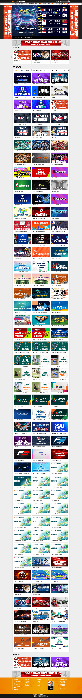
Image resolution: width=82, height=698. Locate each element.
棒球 (33, 70)
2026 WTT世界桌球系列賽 (39, 245)
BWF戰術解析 (55, 60)
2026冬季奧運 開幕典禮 (57, 473)
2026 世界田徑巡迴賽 (38, 258)
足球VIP (50, 4)
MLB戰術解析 (36, 60)
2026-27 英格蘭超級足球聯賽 (39, 83)
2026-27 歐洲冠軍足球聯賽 (21, 83)
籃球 (41, 70)
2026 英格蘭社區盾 (19, 191)
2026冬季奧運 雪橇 (37, 527)
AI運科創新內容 (36, 567)
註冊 (60, 1)
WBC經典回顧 (55, 406)
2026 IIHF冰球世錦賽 (56, 271)
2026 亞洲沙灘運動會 (56, 312)
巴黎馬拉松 (17, 325)
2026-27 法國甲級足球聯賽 (39, 97)
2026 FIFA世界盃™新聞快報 (39, 339)
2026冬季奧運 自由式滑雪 (20, 527)
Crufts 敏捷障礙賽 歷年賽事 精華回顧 (23, 392)
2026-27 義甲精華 (37, 110)
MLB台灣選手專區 (19, 137)
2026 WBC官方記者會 (19, 406)
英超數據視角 (55, 594)
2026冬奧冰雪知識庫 (19, 567)
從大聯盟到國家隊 (19, 419)
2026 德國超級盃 (55, 191)
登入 (57, 1)
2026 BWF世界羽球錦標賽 (57, 164)
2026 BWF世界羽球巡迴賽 (39, 218)
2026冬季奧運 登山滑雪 (57, 487)
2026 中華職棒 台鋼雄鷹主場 (21, 151)
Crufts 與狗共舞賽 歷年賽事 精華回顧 (41, 392)
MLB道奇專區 (55, 137)
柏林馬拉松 (35, 621)
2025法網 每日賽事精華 (38, 648)
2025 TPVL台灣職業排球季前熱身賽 (60, 608)
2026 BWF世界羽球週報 (57, 460)
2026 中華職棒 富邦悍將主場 (39, 151)
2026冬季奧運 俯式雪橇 (38, 540)
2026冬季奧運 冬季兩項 (20, 514)
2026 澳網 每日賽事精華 (57, 581)
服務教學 (38, 685)
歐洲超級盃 (35, 204)
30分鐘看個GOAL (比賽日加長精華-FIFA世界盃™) (63, 325)
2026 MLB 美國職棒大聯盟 (20, 124)
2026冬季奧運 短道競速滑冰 (21, 540)
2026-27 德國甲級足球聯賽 (58, 83)
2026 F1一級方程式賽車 (38, 164)
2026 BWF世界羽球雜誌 (57, 567)
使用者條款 (27, 684)
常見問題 (38, 681)
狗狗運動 (21, 70)
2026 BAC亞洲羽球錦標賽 (39, 231)
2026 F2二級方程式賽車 (57, 446)
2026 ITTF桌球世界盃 (56, 258)
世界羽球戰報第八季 (19, 581)
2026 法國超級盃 (18, 204)
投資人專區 (18, 684)
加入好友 (18, 689)
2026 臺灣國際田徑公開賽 (57, 298)
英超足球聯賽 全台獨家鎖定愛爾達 (23, 37)
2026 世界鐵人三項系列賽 (20, 312)
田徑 (65, 70)
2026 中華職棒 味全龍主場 (57, 151)
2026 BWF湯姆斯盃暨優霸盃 (21, 231)
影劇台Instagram (63, 688)
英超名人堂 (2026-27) (56, 204)
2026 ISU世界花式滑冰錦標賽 (21, 271)
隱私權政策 (27, 685)
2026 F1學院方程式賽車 (38, 460)
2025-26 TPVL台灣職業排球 (21, 433)
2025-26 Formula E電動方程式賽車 (22, 473)
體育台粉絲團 (62, 682)
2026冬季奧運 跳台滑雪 (57, 540)
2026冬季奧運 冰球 (56, 500)
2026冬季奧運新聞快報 (57, 554)
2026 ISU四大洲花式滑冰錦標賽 (59, 433)
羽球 (45, 70)
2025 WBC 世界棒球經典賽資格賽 (59, 419)
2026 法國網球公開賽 (56, 285)
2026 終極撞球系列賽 (38, 325)
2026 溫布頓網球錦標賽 (20, 285)
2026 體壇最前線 (55, 218)
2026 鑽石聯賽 (18, 258)
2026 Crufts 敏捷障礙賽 (38, 366)
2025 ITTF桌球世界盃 (56, 648)
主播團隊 (18, 686)
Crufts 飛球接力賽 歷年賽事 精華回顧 (60, 379)
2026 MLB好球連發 (56, 124)
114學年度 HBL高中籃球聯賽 (21, 635)
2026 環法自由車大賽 (19, 177)
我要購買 (31, 4)
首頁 (14, 4)
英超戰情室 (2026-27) (56, 177)
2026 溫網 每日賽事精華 (38, 285)
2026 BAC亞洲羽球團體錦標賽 (40, 433)
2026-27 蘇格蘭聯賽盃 (38, 191)
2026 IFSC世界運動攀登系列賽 (40, 271)
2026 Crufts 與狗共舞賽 (20, 379)
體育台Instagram (63, 687)
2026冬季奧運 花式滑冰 (38, 487)
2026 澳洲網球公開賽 (38, 581)
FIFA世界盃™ (57, 4)
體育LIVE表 (24, 4)
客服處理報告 (39, 687)
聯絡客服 (38, 684)
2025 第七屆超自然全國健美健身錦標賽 (42, 635)
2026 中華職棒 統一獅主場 (20, 164)
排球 (61, 70)
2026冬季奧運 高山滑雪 (38, 500)
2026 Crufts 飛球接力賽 (57, 366)
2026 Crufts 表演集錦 (38, 379)
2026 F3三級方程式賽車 (20, 460)
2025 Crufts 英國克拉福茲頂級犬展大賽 (60, 352)
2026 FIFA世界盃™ (37, 177)
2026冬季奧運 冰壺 (56, 514)
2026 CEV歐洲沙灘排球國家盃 (40, 312)
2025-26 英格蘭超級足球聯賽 (21, 446)
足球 (37, 70)
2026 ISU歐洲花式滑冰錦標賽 (39, 473)
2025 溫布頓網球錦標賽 (57, 635)
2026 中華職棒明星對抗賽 (20, 218)
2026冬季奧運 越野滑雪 (38, 514)
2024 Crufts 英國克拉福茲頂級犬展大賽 (23, 366)
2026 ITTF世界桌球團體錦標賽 (58, 245)
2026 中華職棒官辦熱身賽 (39, 419)
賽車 (57, 70)
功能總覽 (27, 687)
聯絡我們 (60, 691)
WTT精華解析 (18, 608)
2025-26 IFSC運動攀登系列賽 (58, 621)
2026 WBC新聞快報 (37, 406)
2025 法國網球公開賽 (19, 648)
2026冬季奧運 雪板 (19, 554)
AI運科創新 (28, 70)
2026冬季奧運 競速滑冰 (38, 554)
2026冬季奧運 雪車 (19, 500)
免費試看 (27, 681)
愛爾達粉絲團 (62, 681)
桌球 (53, 70)
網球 (49, 70)
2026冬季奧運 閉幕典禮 (20, 487)
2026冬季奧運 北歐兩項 (57, 527)
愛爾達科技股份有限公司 (24, 691)
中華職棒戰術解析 (37, 594)
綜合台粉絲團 (62, 685)
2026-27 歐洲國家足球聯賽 (39, 446)
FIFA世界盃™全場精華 (20, 339)
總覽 (16, 70)
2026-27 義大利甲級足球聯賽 (21, 97)
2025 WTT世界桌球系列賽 (20, 621)
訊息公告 (38, 682)
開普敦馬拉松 (36, 298)
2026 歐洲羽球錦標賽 (19, 245)
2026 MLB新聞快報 (37, 124)
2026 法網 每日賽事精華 (20, 298)
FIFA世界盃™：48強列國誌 (58, 339)
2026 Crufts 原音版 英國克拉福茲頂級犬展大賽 (43, 352)
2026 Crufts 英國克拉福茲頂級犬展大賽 (23, 352)
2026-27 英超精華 (19, 110)
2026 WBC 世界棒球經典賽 (58, 392)
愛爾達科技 (18, 681)
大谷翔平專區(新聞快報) (38, 137)
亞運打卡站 (37, 4)
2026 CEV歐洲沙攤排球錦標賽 (58, 231)
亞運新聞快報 (17, 60)
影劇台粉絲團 (62, 684)
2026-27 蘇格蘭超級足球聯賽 (58, 97)
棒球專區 (44, 4)
